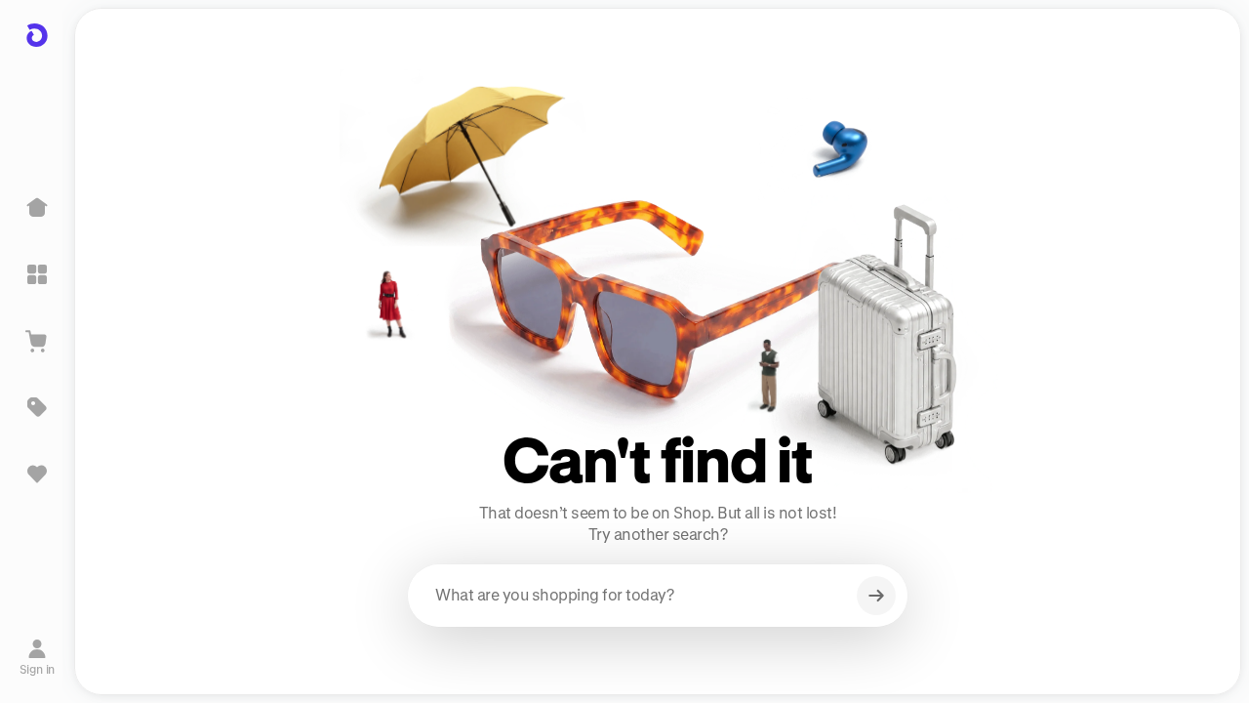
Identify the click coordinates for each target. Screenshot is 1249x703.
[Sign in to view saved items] (37, 473)
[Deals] (37, 407)
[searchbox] (658, 595)
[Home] (37, 208)
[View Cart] (37, 340)
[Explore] (37, 274)
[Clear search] (876, 595)
